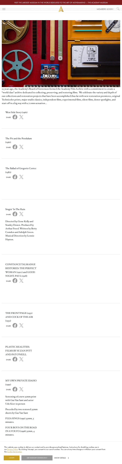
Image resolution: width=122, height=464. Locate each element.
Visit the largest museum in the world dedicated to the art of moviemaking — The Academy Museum (61, 2)
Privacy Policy (12, 449)
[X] (21, 116)
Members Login (105, 9)
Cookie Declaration (14, 451)
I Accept (11, 458)
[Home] (61, 9)
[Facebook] (15, 116)
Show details (60, 458)
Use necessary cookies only (37, 458)
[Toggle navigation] (4, 9)
